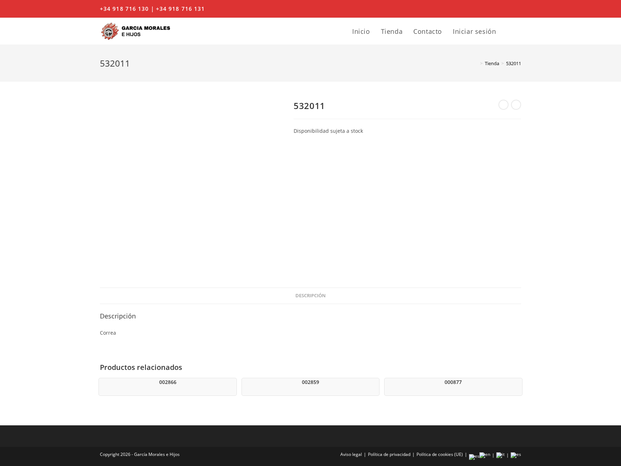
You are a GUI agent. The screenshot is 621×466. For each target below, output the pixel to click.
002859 (310, 382)
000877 (453, 382)
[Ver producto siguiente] (516, 105)
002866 (167, 382)
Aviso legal (351, 454)
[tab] (310, 296)
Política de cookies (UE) (440, 454)
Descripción (310, 296)
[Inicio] (476, 63)
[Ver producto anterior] (503, 105)
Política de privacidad (389, 454)
